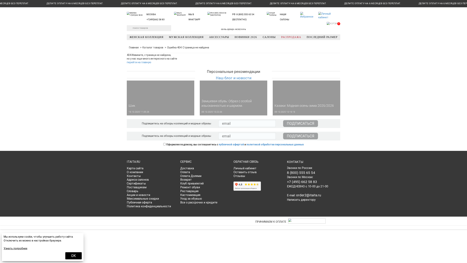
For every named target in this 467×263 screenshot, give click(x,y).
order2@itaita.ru (308, 195)
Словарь (132, 191)
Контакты (134, 176)
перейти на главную (139, 62)
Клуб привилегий (192, 183)
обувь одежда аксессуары (233, 29)
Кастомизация (190, 195)
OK (73, 256)
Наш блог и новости (233, 78)
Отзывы (239, 176)
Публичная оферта (139, 202)
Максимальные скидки (143, 198)
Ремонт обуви (190, 187)
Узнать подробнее (15, 248)
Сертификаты (136, 183)
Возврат (186, 179)
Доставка (187, 168)
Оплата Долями (190, 176)
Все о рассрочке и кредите (198, 202)
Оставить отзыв (245, 172)
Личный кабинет (245, 168)
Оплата (185, 172)
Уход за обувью (191, 198)
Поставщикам (136, 187)
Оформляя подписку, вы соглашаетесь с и (235, 144)
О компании (135, 172)
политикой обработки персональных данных (275, 144)
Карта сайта (135, 168)
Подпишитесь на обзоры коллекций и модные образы (176, 123)
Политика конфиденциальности (149, 206)
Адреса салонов (138, 179)
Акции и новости (138, 195)
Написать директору (301, 199)
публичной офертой (231, 144)
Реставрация (189, 191)
